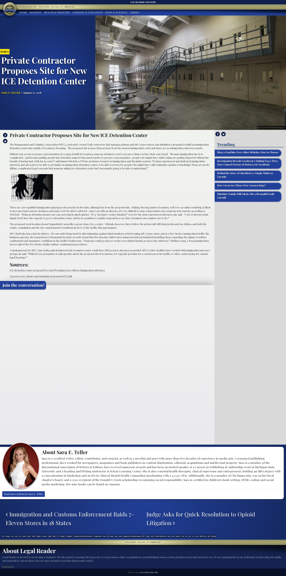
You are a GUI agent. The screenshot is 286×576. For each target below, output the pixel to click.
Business (35, 12)
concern (24, 536)
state (189, 536)
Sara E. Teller (10, 92)
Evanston (44, 536)
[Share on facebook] (4, 135)
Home (23, 12)
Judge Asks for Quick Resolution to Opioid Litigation (200, 518)
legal (116, 536)
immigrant (62, 536)
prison (169, 536)
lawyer (112, 536)
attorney (8, 536)
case (12, 536)
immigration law (97, 536)
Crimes (134, 12)
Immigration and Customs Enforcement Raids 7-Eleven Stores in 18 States (70, 518)
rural (183, 536)
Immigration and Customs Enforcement (82, 536)
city (20, 536)
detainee (39, 536)
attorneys (56, 207)
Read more (8, 566)
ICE (57, 536)
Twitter (151, 2)
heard (54, 536)
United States (203, 536)
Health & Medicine (57, 12)
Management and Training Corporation (132, 536)
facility (49, 536)
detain (33, 536)
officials (147, 536)
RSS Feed (132, 2)
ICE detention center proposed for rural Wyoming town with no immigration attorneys (57, 270)
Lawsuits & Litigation (87, 12)
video (208, 536)
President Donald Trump (160, 536)
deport (29, 536)
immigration (69, 536)
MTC (143, 536)
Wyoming (214, 536)
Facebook (140, 2)
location (120, 536)
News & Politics (116, 12)
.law (3, 536)
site (186, 536)
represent (178, 536)
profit (173, 536)
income (104, 536)
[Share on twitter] (4, 141)
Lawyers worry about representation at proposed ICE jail (41, 276)
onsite (152, 536)
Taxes (196, 536)
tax (193, 536)
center (68, 154)
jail (108, 536)
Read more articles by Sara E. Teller (23, 494)
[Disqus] (107, 329)
